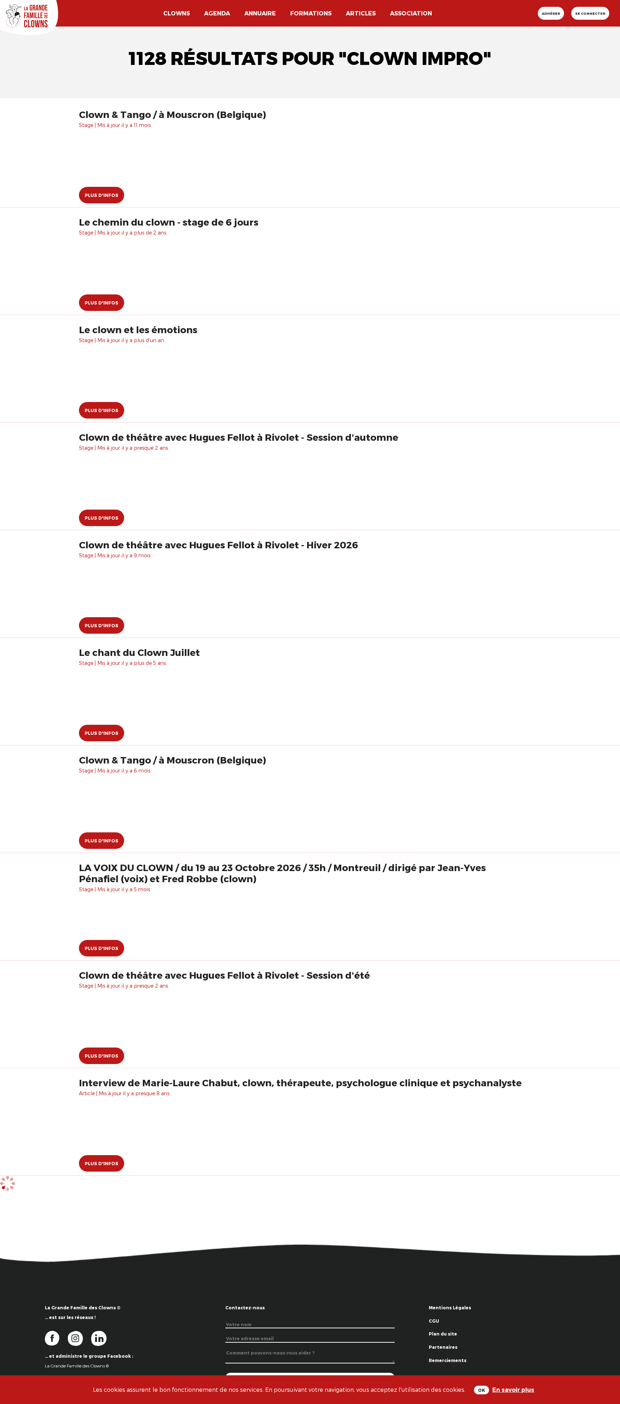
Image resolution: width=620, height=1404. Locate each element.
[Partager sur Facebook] (606, 1345)
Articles (361, 13)
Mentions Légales (450, 1307)
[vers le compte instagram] (79, 1338)
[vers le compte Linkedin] (102, 1338)
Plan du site (443, 1333)
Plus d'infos (101, 195)
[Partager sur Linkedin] (606, 1368)
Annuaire (260, 13)
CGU (434, 1320)
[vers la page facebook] (56, 1338)
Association (411, 13)
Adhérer (551, 13)
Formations (311, 13)
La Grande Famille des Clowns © (77, 1365)
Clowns (176, 13)
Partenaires (443, 1346)
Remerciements (447, 1360)
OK (481, 1390)
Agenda (217, 13)
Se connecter (590, 13)
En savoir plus (513, 1389)
